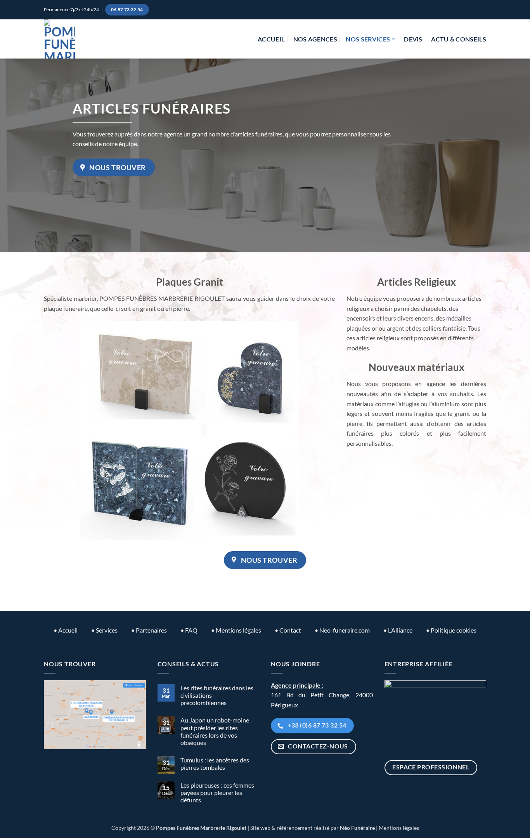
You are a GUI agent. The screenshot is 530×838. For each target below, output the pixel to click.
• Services (104, 630)
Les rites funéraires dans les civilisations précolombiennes (216, 695)
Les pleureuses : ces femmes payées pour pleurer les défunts (217, 792)
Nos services (368, 39)
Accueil (271, 39)
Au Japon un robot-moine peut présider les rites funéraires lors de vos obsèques (214, 731)
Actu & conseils (458, 39)
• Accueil (66, 630)
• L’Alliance (397, 630)
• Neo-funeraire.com (342, 630)
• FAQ (188, 630)
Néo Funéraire (357, 827)
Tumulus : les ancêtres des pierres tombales (214, 763)
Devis (413, 39)
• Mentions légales (236, 630)
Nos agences (315, 39)
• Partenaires (149, 630)
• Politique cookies (451, 630)
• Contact (288, 630)
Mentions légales (399, 827)
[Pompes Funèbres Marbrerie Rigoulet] (59, 39)
